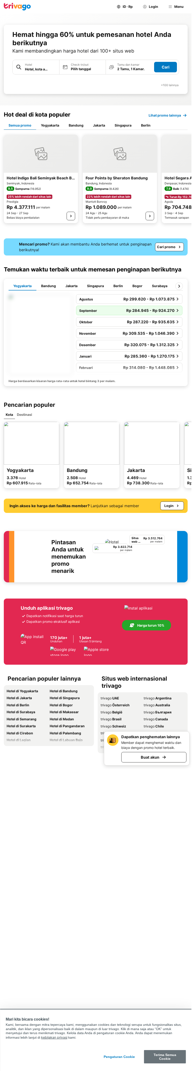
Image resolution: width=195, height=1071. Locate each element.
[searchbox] (40, 69)
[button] (36, 67)
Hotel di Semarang (21, 719)
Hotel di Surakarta (21, 726)
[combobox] (36, 67)
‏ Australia (157, 705)
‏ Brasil (111, 719)
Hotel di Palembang (65, 733)
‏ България (157, 712)
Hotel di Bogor (61, 705)
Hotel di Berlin (18, 705)
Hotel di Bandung (64, 691)
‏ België (111, 712)
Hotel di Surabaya (21, 712)
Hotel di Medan (62, 719)
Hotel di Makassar (64, 712)
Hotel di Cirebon (20, 733)
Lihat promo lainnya (165, 115)
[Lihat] (71, 216)
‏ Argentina (157, 698)
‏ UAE (110, 698)
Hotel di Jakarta (19, 698)
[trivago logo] (17, 6)
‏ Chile (154, 726)
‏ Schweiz (113, 726)
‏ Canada (156, 719)
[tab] (20, 125)
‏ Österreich (115, 705)
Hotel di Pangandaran (67, 726)
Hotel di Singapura (65, 698)
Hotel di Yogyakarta (22, 691)
